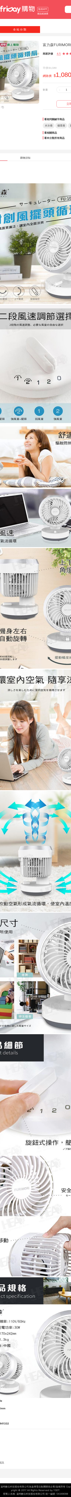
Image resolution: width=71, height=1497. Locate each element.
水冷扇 (48, 125)
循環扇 (61, 125)
